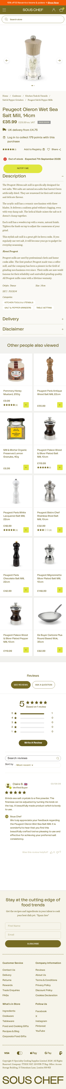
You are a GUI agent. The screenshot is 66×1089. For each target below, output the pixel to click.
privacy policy (57, 562)
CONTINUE (48, 558)
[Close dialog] (62, 530)
